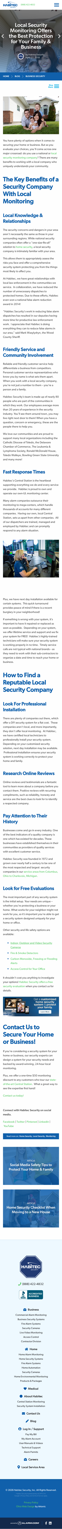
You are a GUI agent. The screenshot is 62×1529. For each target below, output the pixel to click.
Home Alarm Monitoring (31, 1354)
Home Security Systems (31, 1359)
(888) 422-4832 (28, 5)
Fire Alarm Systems (31, 1324)
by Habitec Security (35, 55)
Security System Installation (31, 1406)
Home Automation (31, 1368)
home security (24, 247)
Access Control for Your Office (28, 969)
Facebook (9, 1122)
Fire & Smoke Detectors (24, 953)
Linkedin (44, 1122)
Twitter (21, 1122)
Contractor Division (31, 1341)
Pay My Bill (31, 1434)
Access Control (31, 1337)
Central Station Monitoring (31, 1402)
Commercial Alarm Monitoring (30, 1315)
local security (39, 1136)
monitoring (51, 1136)
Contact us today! (13, 1096)
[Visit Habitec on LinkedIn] (50, 1523)
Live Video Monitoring (31, 1333)
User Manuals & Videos (31, 1443)
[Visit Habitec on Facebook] (46, 1523)
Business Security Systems (31, 1319)
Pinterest (32, 1122)
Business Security (35, 76)
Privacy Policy (25, 1496)
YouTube (9, 1126)
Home (6, 76)
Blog (17, 76)
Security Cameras (31, 1328)
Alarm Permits (31, 1452)
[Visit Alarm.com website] (25, 1523)
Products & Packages (31, 1381)
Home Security (25, 1136)
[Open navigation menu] (56, 5)
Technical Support (31, 1448)
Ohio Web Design (25, 1506)
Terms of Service (38, 1496)
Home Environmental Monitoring (31, 1377)
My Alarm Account (31, 1439)
